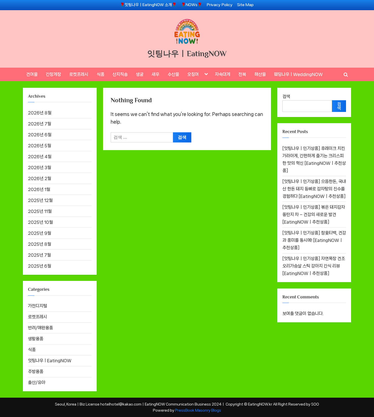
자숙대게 (222, 74)
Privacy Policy (220, 5)
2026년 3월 (39, 167)
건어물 (32, 74)
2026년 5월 (39, 145)
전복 (242, 74)
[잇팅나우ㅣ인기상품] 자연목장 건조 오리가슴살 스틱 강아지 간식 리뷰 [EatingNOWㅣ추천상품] (313, 266)
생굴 (139, 74)
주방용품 (35, 371)
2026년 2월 (39, 178)
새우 (155, 74)
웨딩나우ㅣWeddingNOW (298, 74)
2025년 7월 (39, 255)
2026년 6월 (39, 134)
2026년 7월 (39, 123)
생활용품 (35, 338)
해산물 (260, 74)
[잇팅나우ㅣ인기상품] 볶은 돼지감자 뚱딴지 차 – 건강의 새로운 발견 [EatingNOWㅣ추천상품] (313, 214)
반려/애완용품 (40, 327)
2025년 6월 (39, 266)
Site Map (245, 5)
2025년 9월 (39, 233)
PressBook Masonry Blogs (198, 410)
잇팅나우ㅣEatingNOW (187, 53)
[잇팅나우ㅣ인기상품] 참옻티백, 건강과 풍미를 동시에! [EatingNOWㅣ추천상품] (314, 240)
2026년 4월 (39, 156)
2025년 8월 (39, 244)
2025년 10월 (40, 222)
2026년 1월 (39, 189)
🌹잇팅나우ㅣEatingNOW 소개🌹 (148, 5)
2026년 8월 (39, 112)
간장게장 (53, 74)
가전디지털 (37, 306)
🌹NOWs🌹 (191, 5)
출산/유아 (36, 382)
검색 (286, 96)
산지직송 (120, 74)
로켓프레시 (78, 74)
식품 (100, 74)
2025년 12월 (40, 200)
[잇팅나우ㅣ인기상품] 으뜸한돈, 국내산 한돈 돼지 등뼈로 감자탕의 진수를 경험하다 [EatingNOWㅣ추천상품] (314, 188)
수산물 (173, 74)
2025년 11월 (40, 211)
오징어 (193, 74)
